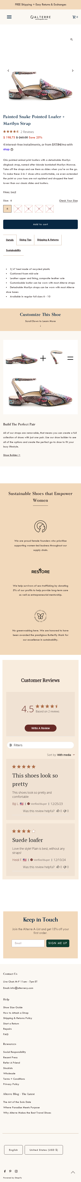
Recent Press (10, 1057)
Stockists (8, 1068)
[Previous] (8, 70)
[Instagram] (16, 1172)
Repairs (7, 1028)
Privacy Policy (11, 1084)
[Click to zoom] (71, 39)
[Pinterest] (9, 1172)
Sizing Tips (25, 239)
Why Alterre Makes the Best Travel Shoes (27, 1112)
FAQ (5, 1034)
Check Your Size (68, 200)
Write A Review (40, 728)
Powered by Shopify (12, 1178)
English (13, 1150)
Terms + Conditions (14, 1078)
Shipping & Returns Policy (17, 1018)
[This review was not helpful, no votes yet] (64, 811)
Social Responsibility (14, 1052)
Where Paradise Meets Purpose (21, 1107)
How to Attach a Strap (15, 1012)
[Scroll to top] (73, 1172)
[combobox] (61, 755)
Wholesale (9, 1073)
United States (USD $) (44, 1150)
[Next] (72, 70)
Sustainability (13, 250)
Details (10, 239)
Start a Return (11, 1023)
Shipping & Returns (48, 239)
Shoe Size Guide (13, 1007)
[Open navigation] (10, 17)
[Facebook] (4, 1172)
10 (49, 208)
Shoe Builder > (11, 455)
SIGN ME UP (57, 943)
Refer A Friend (11, 1062)
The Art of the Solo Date (17, 1102)
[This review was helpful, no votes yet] (58, 811)
